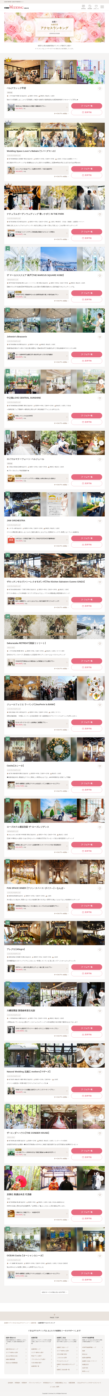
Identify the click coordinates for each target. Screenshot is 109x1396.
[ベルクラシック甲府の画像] (54, 72)
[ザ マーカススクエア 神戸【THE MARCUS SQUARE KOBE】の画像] (54, 259)
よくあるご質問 (54, 1386)
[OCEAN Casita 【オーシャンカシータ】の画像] (54, 1239)
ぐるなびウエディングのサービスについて (89, 1382)
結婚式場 (33, 1323)
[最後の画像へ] (101, 72)
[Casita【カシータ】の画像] (54, 749)
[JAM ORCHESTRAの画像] (54, 504)
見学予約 (88, 112)
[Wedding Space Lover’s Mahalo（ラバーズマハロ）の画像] (54, 135)
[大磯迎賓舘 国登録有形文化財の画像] (54, 994)
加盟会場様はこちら (61, 1382)
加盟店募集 (72, 1382)
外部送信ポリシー (48, 1382)
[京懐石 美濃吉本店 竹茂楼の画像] (54, 1178)
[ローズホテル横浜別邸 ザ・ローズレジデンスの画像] (54, 811)
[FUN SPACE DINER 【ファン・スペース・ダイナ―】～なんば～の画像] (54, 872)
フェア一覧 (88, 106)
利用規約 (17, 1382)
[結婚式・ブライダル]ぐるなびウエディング (16, 1323)
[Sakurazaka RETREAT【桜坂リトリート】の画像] (54, 627)
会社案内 (10, 1382)
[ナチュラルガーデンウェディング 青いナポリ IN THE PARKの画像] (54, 198)
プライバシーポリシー (35, 1382)
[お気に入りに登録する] (100, 88)
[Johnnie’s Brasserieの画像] (54, 320)
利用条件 (24, 1382)
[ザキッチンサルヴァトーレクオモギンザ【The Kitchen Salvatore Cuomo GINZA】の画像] (54, 565)
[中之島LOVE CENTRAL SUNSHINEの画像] (54, 382)
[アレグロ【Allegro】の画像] (54, 933)
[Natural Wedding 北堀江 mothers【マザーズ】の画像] (54, 1055)
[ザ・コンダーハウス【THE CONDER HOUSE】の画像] (54, 1117)
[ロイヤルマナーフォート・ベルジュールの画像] (54, 443)
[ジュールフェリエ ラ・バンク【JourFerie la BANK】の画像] (54, 688)
